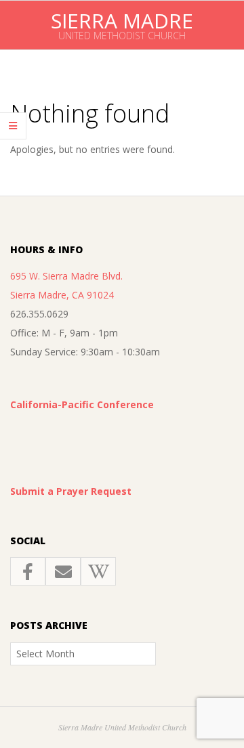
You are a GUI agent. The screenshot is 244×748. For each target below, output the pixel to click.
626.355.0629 (39, 313)
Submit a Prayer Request (70, 491)
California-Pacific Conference (82, 404)
